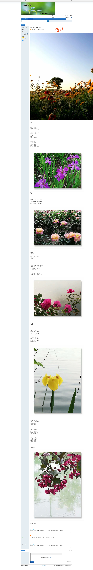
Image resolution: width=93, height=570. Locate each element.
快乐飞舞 (23, 29)
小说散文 (26, 18)
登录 (48, 557)
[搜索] (48, 21)
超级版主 (23, 36)
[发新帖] (23, 25)
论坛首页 (30, 18)
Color (32, 554)
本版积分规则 (69, 561)
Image (33, 554)
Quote (36, 554)
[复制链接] (39, 27)
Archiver (48, 565)
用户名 (53, 15)
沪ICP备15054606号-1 (68, 565)
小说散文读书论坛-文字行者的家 (21, 23)
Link (35, 554)
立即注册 (71, 17)
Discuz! (25, 565)
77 (22, 33)
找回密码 (71, 15)
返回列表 (70, 550)
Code (37, 554)
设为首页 (22, 0)
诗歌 (22, 18)
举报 (70, 532)
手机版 (51, 565)
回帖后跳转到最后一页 (39, 561)
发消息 (24, 40)
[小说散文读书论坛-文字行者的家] (38, 14)
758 (27, 33)
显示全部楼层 (42, 29)
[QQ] (44, 565)
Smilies (39, 554)
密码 (53, 17)
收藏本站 (25, 0)
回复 (32, 532)
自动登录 (67, 15)
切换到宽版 (71, 0)
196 (25, 33)
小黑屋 (54, 565)
